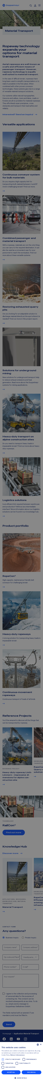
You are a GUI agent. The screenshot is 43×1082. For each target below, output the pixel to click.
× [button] (40, 1044)
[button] (21, 1078)
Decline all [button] (31, 1072)
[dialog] (21, 1062)
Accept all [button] (11, 1072)
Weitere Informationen (17, 1055)
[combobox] (38, 1045)
